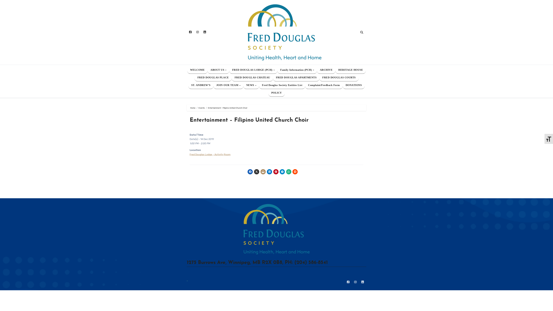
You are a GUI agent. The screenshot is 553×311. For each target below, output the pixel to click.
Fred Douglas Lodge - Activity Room (210, 154)
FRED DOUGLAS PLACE (213, 77)
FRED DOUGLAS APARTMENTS (296, 77)
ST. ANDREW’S (201, 85)
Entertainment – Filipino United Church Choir (249, 120)
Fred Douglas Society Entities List (282, 85)
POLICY (276, 92)
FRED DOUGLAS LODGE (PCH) (252, 69)
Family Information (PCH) (296, 69)
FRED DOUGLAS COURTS (339, 77)
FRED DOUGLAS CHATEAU (252, 77)
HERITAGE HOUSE (350, 69)
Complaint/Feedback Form (324, 85)
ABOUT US (217, 69)
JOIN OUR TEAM (227, 85)
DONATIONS (354, 85)
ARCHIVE (326, 69)
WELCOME (197, 69)
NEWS (250, 85)
